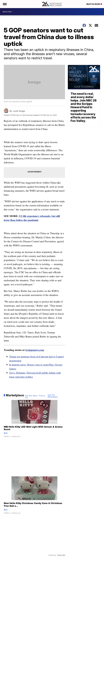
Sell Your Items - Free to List (35, 397)
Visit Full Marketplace (53, 396)
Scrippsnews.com (34, 350)
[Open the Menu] (4, 4)
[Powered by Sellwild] (61, 555)
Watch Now (93, 4)
